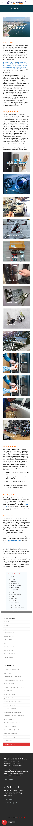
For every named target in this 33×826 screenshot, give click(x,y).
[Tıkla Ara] (4, 822)
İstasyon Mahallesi (8, 50)
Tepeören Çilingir (8, 740)
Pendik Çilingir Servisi (10, 726)
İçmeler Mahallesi (21, 49)
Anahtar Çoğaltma (12, 63)
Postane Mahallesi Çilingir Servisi (13, 730)
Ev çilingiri (9, 369)
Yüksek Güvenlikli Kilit (15, 69)
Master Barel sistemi (14, 67)
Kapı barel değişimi (12, 280)
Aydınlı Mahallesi (19, 45)
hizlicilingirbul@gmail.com (12, 803)
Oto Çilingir (20, 62)
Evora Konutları (7, 59)
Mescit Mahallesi (18, 50)
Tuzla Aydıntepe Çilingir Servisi (12, 676)
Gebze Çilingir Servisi (9, 694)
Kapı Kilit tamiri (10, 325)
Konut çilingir (10, 392)
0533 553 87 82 (9, 800)
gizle (22, 573)
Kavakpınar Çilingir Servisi (11, 705)
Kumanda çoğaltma (23, 63)
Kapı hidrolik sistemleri (13, 235)
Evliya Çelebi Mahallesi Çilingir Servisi (14, 687)
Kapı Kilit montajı (16, 65)
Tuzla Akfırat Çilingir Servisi (11, 669)
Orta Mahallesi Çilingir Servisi (12, 722)
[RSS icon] (19, 820)
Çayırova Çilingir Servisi (10, 683)
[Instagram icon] (17, 820)
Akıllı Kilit (9, 168)
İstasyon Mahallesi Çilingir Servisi (13, 701)
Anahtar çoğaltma (11, 436)
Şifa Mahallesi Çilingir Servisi (11, 737)
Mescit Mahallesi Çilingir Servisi (12, 712)
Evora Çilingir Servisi (9, 691)
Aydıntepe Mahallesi (14, 47)
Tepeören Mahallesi (8, 55)
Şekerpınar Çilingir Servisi (11, 733)
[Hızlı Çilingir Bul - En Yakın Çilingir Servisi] (16, 2)
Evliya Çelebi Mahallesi (9, 49)
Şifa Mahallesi (23, 54)
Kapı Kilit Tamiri (7, 65)
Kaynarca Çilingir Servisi (10, 708)
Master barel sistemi (12, 257)
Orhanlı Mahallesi (17, 52)
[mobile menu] (30, 2)
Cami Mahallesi (25, 47)
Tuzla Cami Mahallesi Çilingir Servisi (13, 680)
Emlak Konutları (13, 57)
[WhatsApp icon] (13, 820)
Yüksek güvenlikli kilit (13, 347)
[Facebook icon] (15, 820)
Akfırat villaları (21, 57)
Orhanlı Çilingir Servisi (10, 719)
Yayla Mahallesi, (19, 55)
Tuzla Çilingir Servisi (9, 744)
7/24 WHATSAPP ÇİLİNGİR (13, 540)
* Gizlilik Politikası (8, 779)
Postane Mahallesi (14, 54)
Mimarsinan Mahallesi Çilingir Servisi (14, 715)
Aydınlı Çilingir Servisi (9, 673)
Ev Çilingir (5, 62)
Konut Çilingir (12, 62)
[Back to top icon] (16, 812)
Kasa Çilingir (10, 190)
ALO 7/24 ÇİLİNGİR (14, 538)
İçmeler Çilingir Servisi (10, 698)
